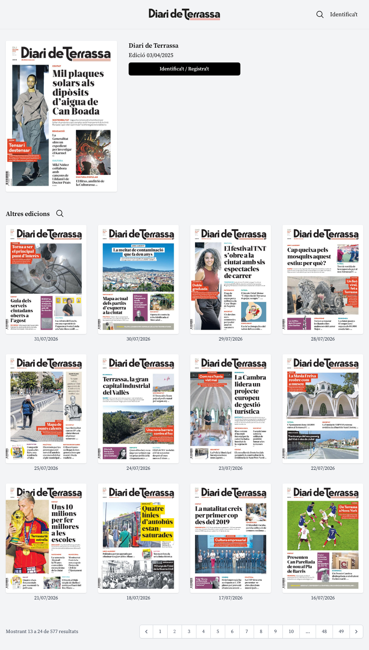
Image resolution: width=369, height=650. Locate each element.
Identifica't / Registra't (184, 69)
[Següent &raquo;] (356, 631)
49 (341, 631)
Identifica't (343, 14)
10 (291, 631)
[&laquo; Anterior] (146, 631)
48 (324, 631)
